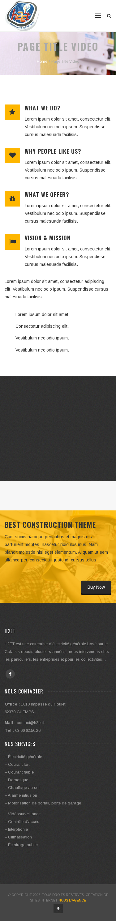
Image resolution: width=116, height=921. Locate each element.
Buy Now (96, 587)
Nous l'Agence (72, 900)
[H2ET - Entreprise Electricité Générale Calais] (22, 15)
